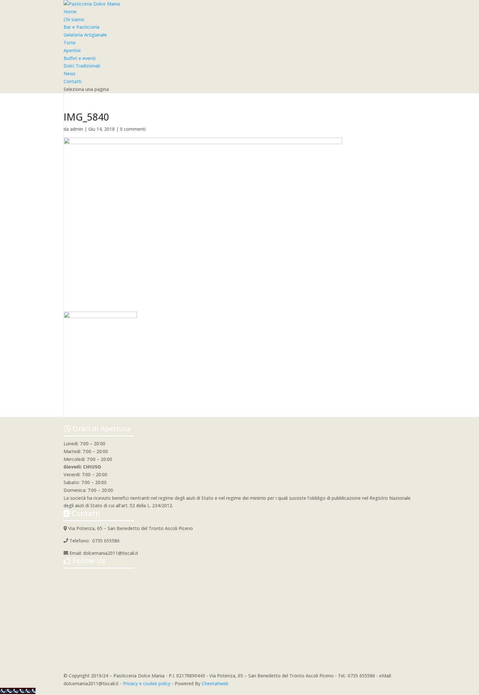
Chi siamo (74, 19)
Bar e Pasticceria (81, 27)
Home (70, 11)
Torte (70, 42)
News (70, 73)
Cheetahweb (215, 683)
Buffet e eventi (79, 58)
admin (76, 129)
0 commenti (133, 129)
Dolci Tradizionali (82, 66)
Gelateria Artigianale (85, 35)
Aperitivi (72, 50)
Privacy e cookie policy (146, 683)
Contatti (72, 81)
